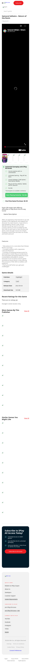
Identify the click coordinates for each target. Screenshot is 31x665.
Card (17, 281)
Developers (8, 592)
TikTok (6, 629)
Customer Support (10, 596)
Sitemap (9, 644)
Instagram (8, 625)
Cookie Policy (11, 647)
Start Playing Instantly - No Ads (16, 195)
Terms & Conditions (18, 644)
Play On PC (5, 21)
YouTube (7, 618)
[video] (4, 158)
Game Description (10, 214)
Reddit (7, 632)
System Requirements (11, 599)
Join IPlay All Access (10, 607)
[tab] (10, 215)
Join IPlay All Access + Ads (12, 610)
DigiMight (19, 277)
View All (26, 311)
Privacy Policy (20, 647)
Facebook (7, 622)
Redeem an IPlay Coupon (12, 586)
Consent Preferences (16, 650)
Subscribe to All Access (15, 551)
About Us (7, 589)
